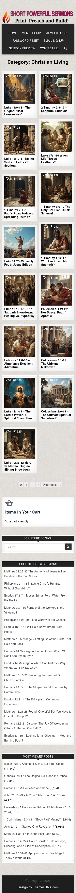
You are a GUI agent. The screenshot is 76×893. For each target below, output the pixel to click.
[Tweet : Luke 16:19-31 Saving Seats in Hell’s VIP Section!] (11, 153)
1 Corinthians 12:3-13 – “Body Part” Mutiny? (32, 819)
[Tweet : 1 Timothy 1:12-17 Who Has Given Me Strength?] (47, 252)
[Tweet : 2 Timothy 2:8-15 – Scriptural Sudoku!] (47, 102)
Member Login (56, 33)
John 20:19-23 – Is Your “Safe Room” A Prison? (34, 795)
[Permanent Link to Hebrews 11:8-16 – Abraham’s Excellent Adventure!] (19, 341)
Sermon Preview (22, 48)
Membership (31, 33)
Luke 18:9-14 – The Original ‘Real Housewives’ (17, 110)
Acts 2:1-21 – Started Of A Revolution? (29, 826)
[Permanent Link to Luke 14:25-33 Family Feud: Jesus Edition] (19, 242)
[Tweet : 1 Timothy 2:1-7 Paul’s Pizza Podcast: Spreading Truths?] (11, 204)
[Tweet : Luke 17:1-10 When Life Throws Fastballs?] (47, 149)
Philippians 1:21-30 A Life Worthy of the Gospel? (35, 620)
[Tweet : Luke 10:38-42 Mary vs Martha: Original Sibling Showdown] (11, 457)
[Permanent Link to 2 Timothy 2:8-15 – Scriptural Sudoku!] (56, 89)
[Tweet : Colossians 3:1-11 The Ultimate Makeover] (47, 354)
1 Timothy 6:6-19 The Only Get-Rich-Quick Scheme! (55, 210)
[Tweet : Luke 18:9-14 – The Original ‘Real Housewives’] (11, 102)
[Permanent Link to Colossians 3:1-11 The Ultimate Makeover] (56, 341)
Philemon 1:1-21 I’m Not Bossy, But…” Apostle (54, 312)
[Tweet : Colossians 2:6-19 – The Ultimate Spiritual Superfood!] (47, 406)
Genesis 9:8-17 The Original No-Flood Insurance (35, 776)
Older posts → (52, 485)
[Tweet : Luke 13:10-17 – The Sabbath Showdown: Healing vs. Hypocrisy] (11, 303)
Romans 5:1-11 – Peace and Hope (26, 788)
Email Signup (54, 40)
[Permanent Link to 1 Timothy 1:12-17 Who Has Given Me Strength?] (56, 239)
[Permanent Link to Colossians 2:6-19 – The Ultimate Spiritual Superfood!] (56, 393)
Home (13, 33)
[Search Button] (66, 48)
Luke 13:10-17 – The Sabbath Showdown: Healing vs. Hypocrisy (19, 312)
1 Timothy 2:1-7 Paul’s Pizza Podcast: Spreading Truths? (19, 213)
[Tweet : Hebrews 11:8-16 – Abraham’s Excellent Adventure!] (11, 354)
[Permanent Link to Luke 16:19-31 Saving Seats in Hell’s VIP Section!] (19, 140)
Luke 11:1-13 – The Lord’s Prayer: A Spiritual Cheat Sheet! (19, 414)
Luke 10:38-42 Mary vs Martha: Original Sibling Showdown (17, 465)
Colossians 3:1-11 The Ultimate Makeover (53, 363)
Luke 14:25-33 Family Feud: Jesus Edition (19, 262)
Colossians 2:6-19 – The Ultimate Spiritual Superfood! (56, 414)
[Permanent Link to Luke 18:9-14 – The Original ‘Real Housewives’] (19, 89)
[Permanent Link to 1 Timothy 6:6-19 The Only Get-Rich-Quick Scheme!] (56, 188)
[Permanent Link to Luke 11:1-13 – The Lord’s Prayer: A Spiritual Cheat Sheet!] (19, 393)
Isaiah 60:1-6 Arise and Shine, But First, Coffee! (34, 764)
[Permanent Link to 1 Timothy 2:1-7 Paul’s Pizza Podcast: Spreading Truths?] (19, 191)
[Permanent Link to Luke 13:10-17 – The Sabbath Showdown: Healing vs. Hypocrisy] (19, 290)
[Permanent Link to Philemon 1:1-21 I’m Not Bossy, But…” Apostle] (56, 290)
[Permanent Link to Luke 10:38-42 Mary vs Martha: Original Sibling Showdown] (19, 444)
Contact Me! (49, 48)
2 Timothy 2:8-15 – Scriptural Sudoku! (54, 109)
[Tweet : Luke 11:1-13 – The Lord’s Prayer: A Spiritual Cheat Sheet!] (11, 406)
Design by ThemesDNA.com (38, 887)
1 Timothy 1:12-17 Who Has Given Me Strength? (54, 261)
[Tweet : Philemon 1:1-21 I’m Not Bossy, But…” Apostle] (47, 303)
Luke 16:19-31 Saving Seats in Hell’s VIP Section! (19, 162)
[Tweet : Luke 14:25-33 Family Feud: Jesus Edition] (11, 255)
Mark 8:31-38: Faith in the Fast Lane (27, 834)
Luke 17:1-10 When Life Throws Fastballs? (54, 158)
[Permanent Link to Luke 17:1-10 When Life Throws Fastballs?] (56, 136)
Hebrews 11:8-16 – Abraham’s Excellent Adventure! (18, 363)
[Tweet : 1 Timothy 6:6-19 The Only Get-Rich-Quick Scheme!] (47, 201)
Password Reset (26, 40)
